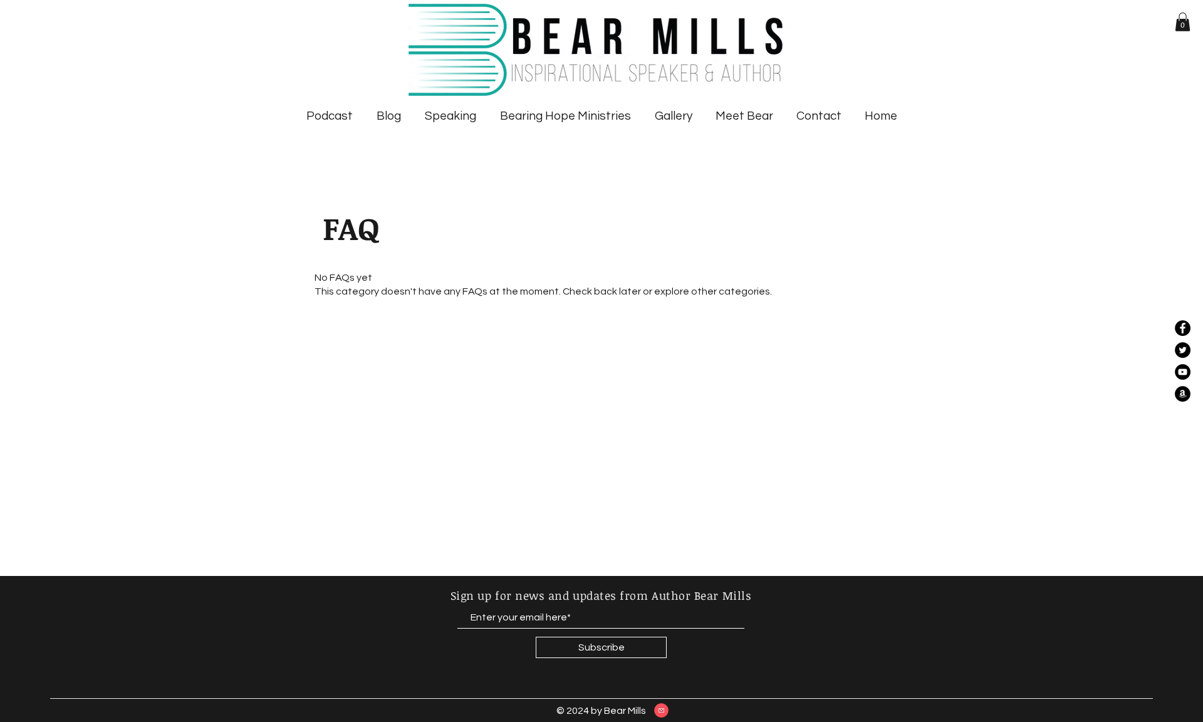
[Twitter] (1182, 350)
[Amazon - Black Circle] (1182, 394)
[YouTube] (1182, 372)
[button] (1182, 22)
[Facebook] (1182, 328)
